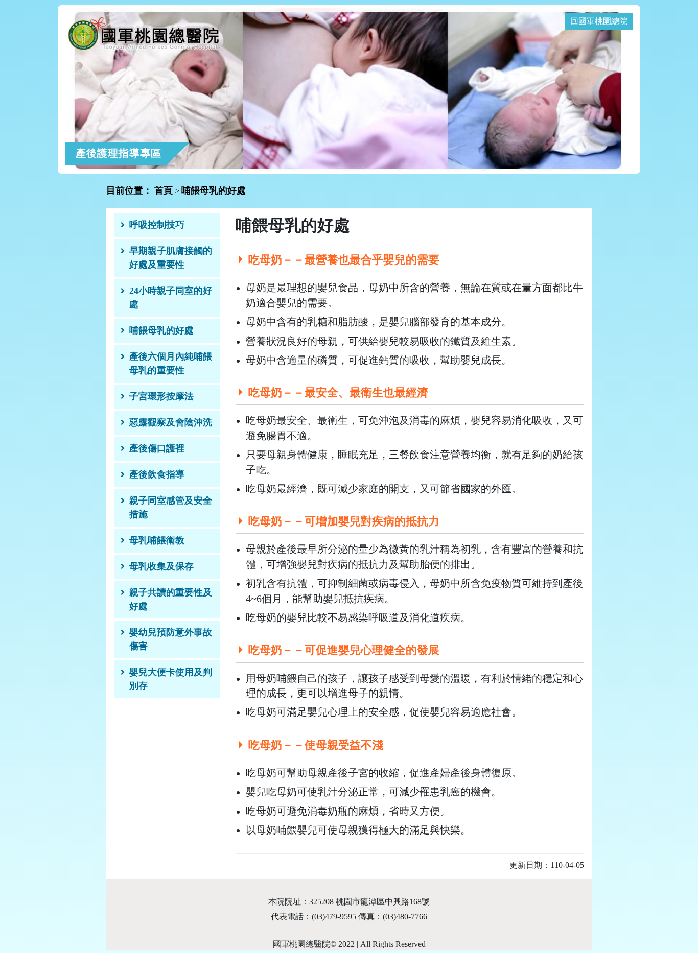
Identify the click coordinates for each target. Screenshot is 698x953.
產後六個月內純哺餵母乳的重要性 (170, 363)
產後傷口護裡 (156, 448)
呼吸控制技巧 (156, 225)
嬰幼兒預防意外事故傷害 (170, 639)
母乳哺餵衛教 (156, 540)
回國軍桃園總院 (598, 21)
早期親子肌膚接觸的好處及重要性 (170, 258)
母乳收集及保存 (161, 566)
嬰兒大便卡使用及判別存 (170, 679)
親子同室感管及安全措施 (170, 507)
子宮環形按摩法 (161, 396)
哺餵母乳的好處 (161, 330)
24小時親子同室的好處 (170, 297)
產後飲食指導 (156, 474)
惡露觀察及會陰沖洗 (170, 422)
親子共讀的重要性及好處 (170, 599)
